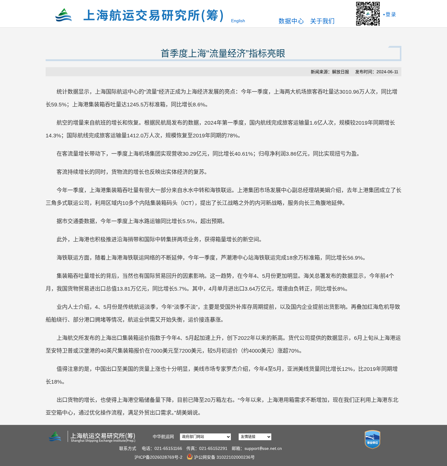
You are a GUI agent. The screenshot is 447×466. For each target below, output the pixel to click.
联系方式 (127, 448)
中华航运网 (163, 436)
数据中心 (291, 21)
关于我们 (322, 21)
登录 (391, 14)
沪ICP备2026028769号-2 (158, 457)
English (238, 20)
